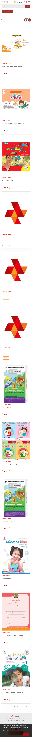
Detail (6, 73)
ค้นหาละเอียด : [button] (6, 11)
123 (26, 706)
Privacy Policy (10, 730)
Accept (26, 734)
